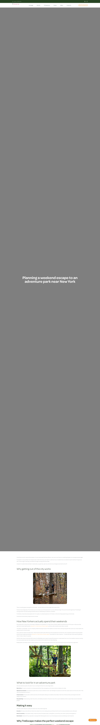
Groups (55, 5)
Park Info (38, 5)
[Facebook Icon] (85, 1)
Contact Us (69, 5)
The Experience (47, 5)
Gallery (61, 5)
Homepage (31, 5)
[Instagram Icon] (87, 1)
